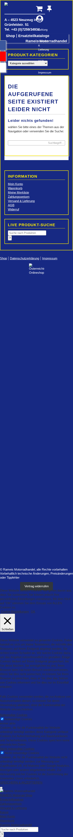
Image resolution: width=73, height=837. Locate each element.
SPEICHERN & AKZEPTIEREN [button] (21, 782)
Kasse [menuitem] (4, 812)
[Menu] (1, 788)
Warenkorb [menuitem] (7, 820)
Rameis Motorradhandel (24, 8)
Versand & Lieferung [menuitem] (13, 808)
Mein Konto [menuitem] (7, 816)
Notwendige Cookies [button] (13, 715)
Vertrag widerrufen (37, 586)
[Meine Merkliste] (50, 8)
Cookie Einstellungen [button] (15, 611)
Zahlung (41, 29)
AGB (41, 61)
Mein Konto (15, 184)
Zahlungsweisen (18, 196)
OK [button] (33, 611)
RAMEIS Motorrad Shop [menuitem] (16, 795)
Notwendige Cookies (18, 719)
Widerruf (13, 209)
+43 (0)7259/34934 (25, 29)
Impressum (41, 72)
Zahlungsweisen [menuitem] (10, 803)
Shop (10, 36)
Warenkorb (15, 188)
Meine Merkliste (18, 192)
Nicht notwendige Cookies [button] (17, 748)
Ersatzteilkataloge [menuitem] (12, 799)
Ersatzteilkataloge (33, 36)
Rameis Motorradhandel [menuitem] (16, 825)
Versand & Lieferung (41, 45)
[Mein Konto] (39, 19)
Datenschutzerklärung (24, 258)
